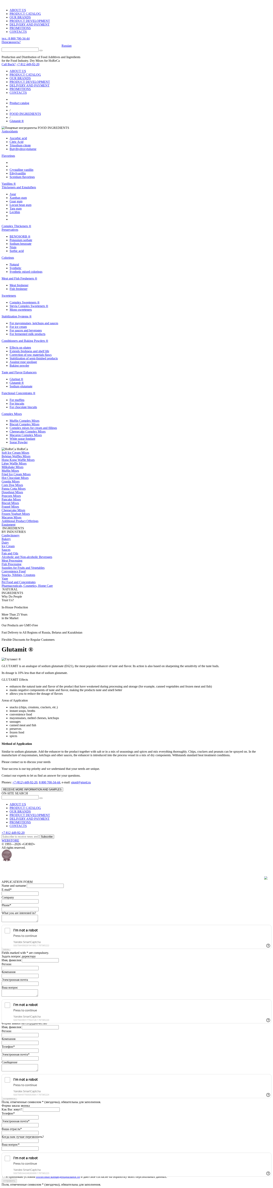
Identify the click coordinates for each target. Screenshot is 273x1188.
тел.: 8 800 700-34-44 (16, 38)
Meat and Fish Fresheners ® (19, 278)
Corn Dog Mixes (12, 485)
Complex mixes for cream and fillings (33, 428)
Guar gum (16, 201)
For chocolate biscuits (23, 407)
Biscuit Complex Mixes (24, 424)
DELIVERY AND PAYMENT (30, 24)
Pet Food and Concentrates (19, 582)
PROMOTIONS (20, 28)
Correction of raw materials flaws (31, 354)
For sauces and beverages (26, 330)
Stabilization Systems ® (17, 316)
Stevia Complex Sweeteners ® (29, 306)
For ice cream (18, 326)
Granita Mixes (11, 481)
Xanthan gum (18, 197)
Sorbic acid (17, 251)
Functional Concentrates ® (18, 393)
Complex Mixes (12, 414)
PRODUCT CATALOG (25, 13)
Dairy (5, 542)
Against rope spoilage (23, 362)
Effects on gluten (20, 347)
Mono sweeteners (21, 309)
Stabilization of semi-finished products (34, 358)
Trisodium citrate (20, 145)
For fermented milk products (27, 334)
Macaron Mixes (11, 517)
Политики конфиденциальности (58, 1176)
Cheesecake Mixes (13, 510)
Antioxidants (10, 131)
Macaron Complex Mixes (26, 435)
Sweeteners (9, 295)
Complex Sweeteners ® (25, 302)
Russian (67, 45)
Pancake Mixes (11, 499)
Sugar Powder (19, 442)
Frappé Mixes (10, 506)
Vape (5, 578)
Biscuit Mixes (10, 503)
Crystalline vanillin (21, 169)
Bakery (6, 539)
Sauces (6, 549)
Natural (14, 264)
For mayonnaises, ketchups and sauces (34, 323)
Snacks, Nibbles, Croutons (18, 575)
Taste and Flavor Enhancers (19, 372)
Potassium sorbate (21, 240)
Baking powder (19, 365)
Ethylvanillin (18, 173)
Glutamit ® (17, 121)
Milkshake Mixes (12, 467)
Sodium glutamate (21, 386)
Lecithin (15, 212)
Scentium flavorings (22, 177)
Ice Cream (8, 546)
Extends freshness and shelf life (29, 351)
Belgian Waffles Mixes (16, 456)
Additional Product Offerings (20, 521)
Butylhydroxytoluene (23, 149)
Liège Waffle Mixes (14, 463)
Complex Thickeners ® (16, 226)
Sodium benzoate (20, 243)
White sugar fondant (22, 438)
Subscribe (47, 836)
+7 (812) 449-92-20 (24, 782)
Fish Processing (11, 564)
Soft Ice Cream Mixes (15, 452)
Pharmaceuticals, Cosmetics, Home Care (27, 585)
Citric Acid (16, 141)
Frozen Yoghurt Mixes (16, 513)
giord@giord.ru (81, 782)
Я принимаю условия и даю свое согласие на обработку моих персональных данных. (86, 1176)
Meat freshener (19, 285)
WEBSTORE (10, 840)
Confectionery (11, 535)
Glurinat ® (16, 379)
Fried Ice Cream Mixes (16, 474)
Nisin (13, 247)
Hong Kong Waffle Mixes (18, 460)
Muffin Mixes (10, 470)
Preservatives (10, 229)
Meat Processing (12, 560)
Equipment (8, 524)
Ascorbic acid (18, 138)
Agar (13, 194)
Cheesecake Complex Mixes (28, 431)
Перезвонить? (11, 42)
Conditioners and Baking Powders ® (25, 340)
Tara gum (16, 208)
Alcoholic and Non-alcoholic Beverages (27, 557)
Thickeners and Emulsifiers (19, 187)
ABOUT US (18, 10)
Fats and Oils (10, 553)
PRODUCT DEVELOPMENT (30, 21)
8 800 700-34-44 (49, 782)
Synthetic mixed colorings (26, 271)
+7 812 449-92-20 (27, 64)
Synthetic (15, 268)
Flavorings (8, 155)
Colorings (8, 257)
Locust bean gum (20, 205)
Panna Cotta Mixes (14, 488)
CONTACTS (18, 31)
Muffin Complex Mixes (24, 420)
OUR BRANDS (20, 17)
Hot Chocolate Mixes (15, 478)
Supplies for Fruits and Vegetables (23, 567)
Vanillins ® (9, 183)
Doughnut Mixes (12, 492)
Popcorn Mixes (11, 495)
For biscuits (17, 403)
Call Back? (9, 64)
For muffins (17, 400)
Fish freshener (18, 289)
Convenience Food (14, 571)
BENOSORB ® (20, 236)
